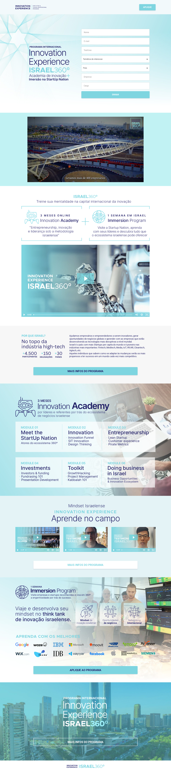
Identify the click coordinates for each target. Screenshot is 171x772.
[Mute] (131, 180)
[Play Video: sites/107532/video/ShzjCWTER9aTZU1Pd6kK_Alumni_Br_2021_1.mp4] (37, 537)
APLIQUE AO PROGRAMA (85, 670)
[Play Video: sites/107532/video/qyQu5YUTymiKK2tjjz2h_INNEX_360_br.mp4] (85, 278)
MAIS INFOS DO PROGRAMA (85, 371)
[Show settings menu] (136, 180)
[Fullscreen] (141, 180)
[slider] (83, 180)
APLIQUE (147, 7)
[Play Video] (24, 314)
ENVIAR (115, 94)
